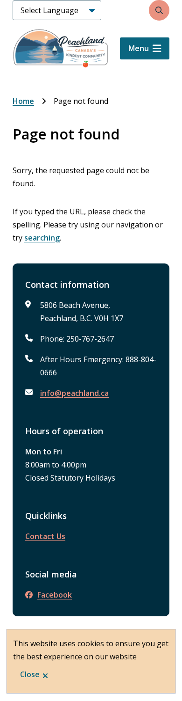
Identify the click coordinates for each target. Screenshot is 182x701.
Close (30, 674)
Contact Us (45, 536)
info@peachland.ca (74, 393)
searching (42, 238)
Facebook (54, 595)
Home (23, 101)
